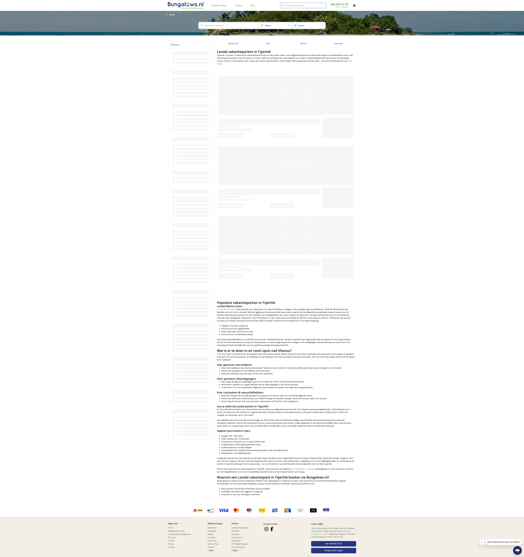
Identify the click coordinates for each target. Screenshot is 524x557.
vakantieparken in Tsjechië (303, 469)
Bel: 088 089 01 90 (333, 543)
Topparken (236, 540)
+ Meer (211, 550)
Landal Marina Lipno (226, 309)
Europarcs (236, 534)
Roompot (235, 531)
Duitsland (212, 531)
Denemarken (213, 544)
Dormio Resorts (238, 547)
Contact (171, 547)
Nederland (212, 527)
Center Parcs (237, 537)
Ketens (238, 5)
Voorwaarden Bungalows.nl (179, 534)
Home (170, 527)
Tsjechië (211, 547)
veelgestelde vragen (319, 534)
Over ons (172, 537)
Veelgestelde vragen (176, 531)
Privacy (171, 544)
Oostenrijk (212, 540)
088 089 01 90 (339, 4)
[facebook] (271, 529)
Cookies (171, 540)
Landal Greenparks (240, 527)
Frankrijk (211, 537)
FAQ (253, 5)
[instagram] (266, 529)
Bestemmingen (219, 5)
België (210, 534)
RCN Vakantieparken (240, 544)
